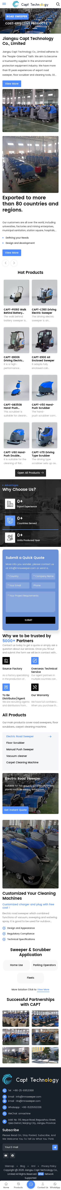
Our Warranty (40, 695)
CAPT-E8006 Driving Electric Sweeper (13, 359)
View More (12, 84)
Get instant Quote (15, 810)
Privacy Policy (48, 1166)
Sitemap (9, 1166)
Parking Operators (44, 965)
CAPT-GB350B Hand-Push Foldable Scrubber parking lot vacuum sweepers (16, 406)
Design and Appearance (21, 928)
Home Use (16, 965)
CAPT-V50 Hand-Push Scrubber (43, 406)
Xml (33, 1166)
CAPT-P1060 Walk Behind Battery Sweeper (15, 311)
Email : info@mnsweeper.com (24, 1097)
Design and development (20, 238)
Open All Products (29, 473)
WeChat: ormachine (19, 1113)
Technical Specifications (21, 939)
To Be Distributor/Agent (13, 697)
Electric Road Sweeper (23, 779)
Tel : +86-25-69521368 (21, 1090)
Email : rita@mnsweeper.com (24, 1101)
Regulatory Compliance (20, 934)
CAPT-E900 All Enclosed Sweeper (43, 359)
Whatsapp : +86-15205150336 (24, 1107)
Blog (22, 1166)
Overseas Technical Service (44, 670)
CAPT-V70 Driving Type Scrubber (43, 454)
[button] (26, 28)
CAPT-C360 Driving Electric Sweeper (44, 311)
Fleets (30, 978)
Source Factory (12, 669)
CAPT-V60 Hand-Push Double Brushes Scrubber (15, 454)
